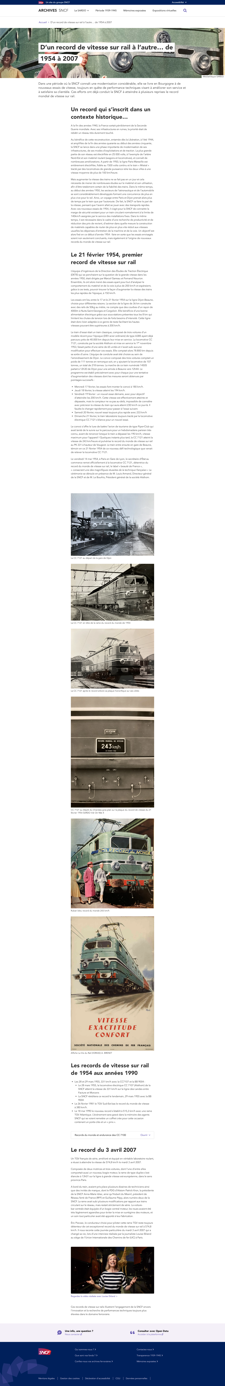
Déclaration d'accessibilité (97, 1378)
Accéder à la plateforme (149, 1334)
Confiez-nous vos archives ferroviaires (93, 1361)
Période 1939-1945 (106, 10)
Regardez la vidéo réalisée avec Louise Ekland (93, 1296)
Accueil (43, 22)
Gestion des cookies (70, 1378)
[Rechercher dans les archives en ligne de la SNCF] (185, 10)
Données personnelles (136, 1378)
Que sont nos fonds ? (85, 1355)
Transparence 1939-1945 (149, 1355)
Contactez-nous (144, 1349)
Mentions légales (46, 1378)
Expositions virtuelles (164, 10)
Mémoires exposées (134, 10)
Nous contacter (72, 1334)
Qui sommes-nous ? (84, 1349)
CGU (118, 1378)
